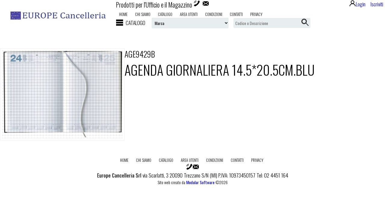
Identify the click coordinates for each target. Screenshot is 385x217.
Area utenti (189, 14)
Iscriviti (376, 4)
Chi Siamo (142, 14)
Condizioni (213, 14)
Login (360, 4)
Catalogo (165, 14)
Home (123, 14)
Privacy (256, 14)
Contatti (236, 14)
